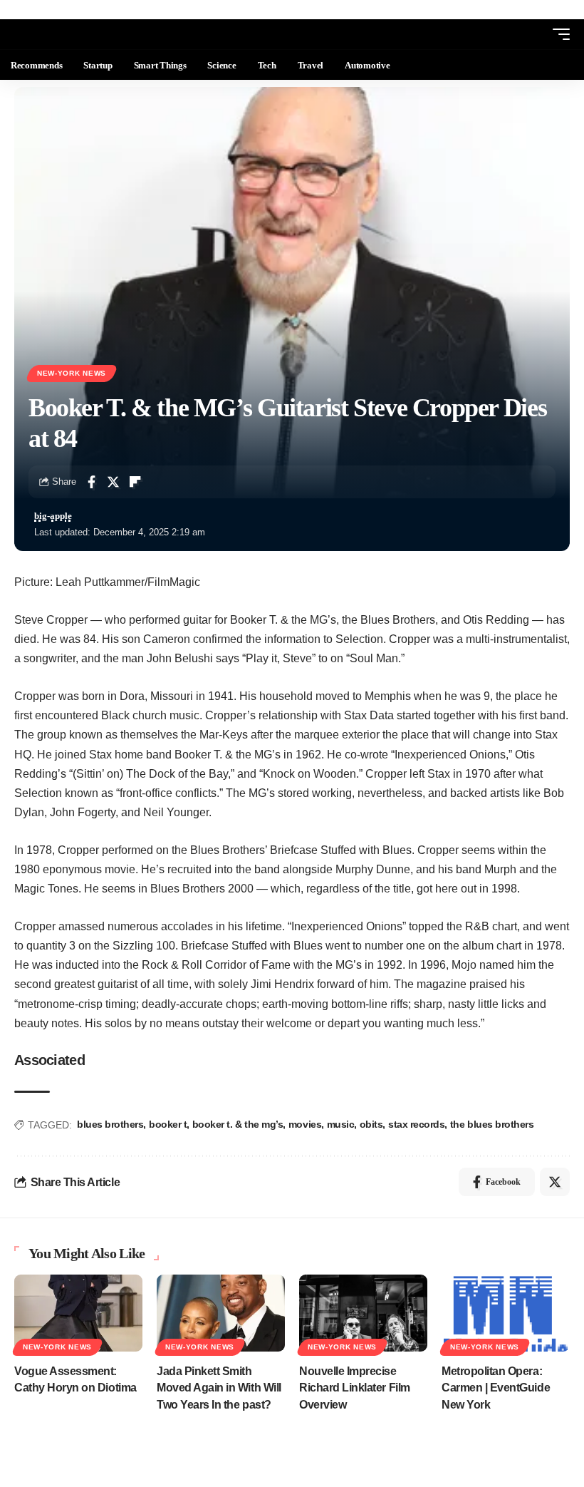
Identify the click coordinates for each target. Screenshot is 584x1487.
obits (371, 1124)
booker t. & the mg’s (237, 1124)
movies (304, 1124)
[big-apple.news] (68, 34)
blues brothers (110, 1124)
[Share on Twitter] (113, 481)
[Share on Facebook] (91, 481)
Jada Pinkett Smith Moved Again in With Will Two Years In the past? (219, 1387)
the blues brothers (492, 1124)
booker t (168, 1124)
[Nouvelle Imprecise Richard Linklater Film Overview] (363, 1313)
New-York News (71, 373)
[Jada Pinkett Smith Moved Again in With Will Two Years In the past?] (221, 1313)
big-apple (53, 516)
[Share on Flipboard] (135, 481)
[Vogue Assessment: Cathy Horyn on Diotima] (78, 1313)
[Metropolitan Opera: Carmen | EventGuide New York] (506, 1313)
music (341, 1124)
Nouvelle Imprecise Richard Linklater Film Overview (354, 1387)
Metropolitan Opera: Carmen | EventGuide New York (496, 1387)
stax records (416, 1124)
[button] (535, 34)
